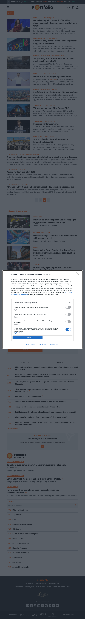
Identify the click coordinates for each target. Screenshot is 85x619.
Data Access (42, 345)
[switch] (68, 307)
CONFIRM (27, 337)
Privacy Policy (54, 345)
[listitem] (42, 303)
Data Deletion (30, 345)
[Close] (78, 274)
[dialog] (42, 309)
